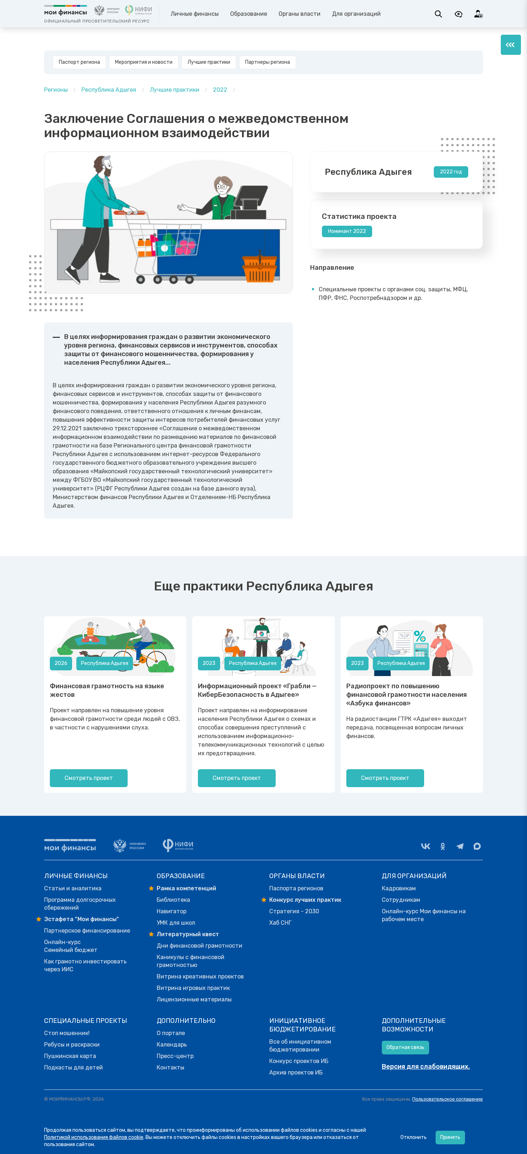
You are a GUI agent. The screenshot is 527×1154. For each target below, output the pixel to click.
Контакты (170, 1067)
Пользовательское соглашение (447, 1099)
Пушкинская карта (70, 1056)
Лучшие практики (208, 62)
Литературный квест (188, 934)
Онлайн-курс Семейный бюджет (71, 946)
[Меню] (510, 44)
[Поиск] (438, 14)
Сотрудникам (401, 899)
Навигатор (171, 911)
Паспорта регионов (296, 888)
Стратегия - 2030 (294, 911)
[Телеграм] (460, 846)
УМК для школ (176, 922)
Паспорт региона (79, 62)
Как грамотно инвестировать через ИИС (85, 965)
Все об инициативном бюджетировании (300, 1045)
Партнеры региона (267, 62)
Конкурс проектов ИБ (298, 1061)
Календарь (172, 1044)
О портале (171, 1033)
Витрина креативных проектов (200, 976)
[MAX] (477, 846)
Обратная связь (405, 1047)
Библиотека (173, 899)
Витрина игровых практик (193, 988)
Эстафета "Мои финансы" (81, 919)
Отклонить (413, 1137)
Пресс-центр (175, 1056)
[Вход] (478, 14)
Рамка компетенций (186, 888)
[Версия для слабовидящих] (458, 14)
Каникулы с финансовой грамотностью (190, 961)
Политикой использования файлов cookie (93, 1137)
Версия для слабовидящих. (426, 1067)
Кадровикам (399, 888)
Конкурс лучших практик (305, 899)
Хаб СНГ (280, 922)
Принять (450, 1137)
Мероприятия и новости (143, 62)
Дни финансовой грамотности (199, 945)
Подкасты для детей (73, 1067)
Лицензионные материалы (194, 999)
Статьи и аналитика (72, 888)
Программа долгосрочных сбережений (80, 903)
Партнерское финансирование (87, 930)
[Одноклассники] (442, 846)
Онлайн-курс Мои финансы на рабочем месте (424, 915)
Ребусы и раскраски (72, 1044)
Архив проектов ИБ (296, 1072)
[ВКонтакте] (425, 846)
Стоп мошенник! (67, 1033)
